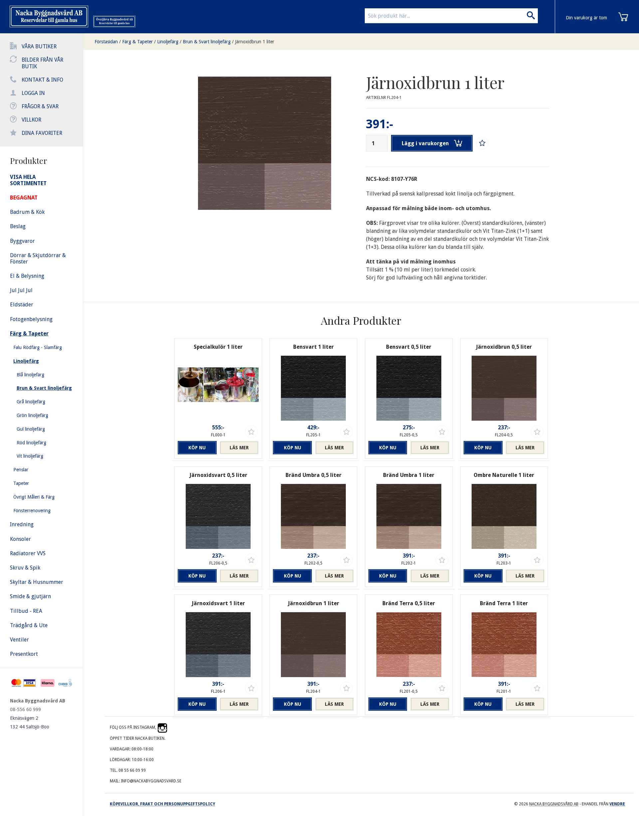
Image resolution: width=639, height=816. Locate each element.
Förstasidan (106, 41)
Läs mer (239, 447)
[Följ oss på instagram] (162, 727)
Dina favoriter (42, 133)
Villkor (31, 120)
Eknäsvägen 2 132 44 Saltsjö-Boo (29, 722)
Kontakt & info (42, 80)
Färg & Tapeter (137, 41)
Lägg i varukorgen (425, 143)
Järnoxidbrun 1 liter (254, 41)
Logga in (33, 93)
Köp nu (197, 447)
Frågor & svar (40, 106)
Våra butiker (39, 46)
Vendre (617, 804)
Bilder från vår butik (42, 63)
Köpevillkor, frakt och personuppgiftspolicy (162, 804)
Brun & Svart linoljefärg (207, 41)
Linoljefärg (167, 41)
